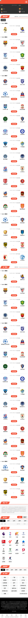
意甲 (14, 582)
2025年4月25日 (23, 593)
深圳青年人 (22, 159)
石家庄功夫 (5, 134)
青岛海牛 (5, 84)
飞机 (23, 577)
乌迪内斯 (5, 585)
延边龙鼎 (22, 97)
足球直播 (3, 20)
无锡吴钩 (22, 134)
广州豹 (5, 247)
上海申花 (5, 171)
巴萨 (5, 45)
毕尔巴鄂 (22, 45)
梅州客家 (22, 222)
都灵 (23, 582)
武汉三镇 (22, 84)
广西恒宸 (22, 146)
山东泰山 (22, 171)
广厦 (14, 577)
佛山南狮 (5, 159)
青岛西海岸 (22, 109)
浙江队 (5, 121)
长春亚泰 (22, 247)
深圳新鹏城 (5, 70)
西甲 (2, 5)
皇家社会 (22, 32)
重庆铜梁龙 (22, 209)
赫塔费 (23, 591)
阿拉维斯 (23, 588)
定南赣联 (5, 196)
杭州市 (14, 580)
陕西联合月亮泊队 (5, 96)
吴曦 (5, 593)
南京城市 (5, 146)
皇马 (5, 32)
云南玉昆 (22, 121)
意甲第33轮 (23, 585)
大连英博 (5, 58)
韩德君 (4, 580)
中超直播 (18, 52)
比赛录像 (5, 582)
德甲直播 (18, 254)
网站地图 (14, 611)
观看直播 (14, 34)
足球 (14, 585)
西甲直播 (18, 25)
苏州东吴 (22, 196)
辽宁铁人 (22, 184)
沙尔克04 (22, 260)
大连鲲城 (5, 235)
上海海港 (22, 70)
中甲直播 (18, 90)
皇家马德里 (14, 591)
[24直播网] (0, 2)
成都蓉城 (5, 184)
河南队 (5, 209)
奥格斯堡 (5, 260)
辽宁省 (23, 580)
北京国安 (22, 58)
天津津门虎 (5, 109)
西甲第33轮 (5, 591)
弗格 (5, 577)
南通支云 (22, 235)
